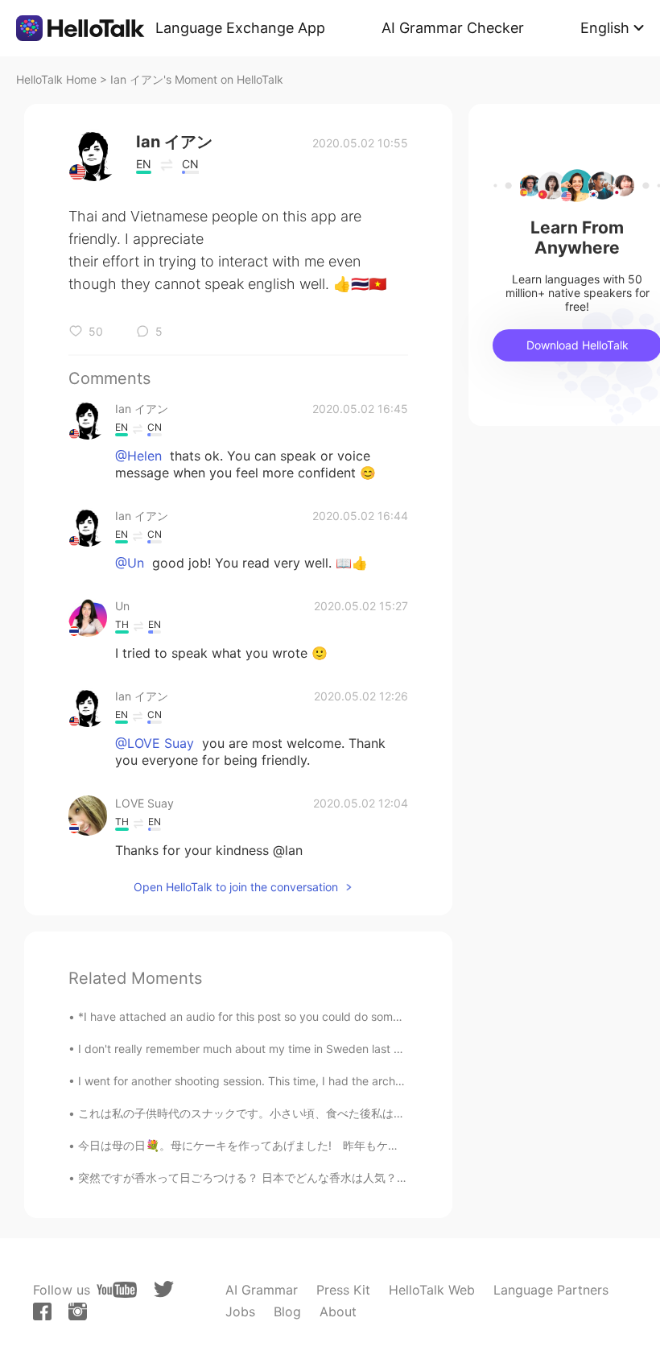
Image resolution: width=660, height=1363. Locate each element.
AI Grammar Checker (453, 27)
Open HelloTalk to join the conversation (236, 887)
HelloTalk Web (432, 1290)
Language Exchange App (240, 27)
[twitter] (164, 1289)
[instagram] (77, 1311)
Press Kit (343, 1290)
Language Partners (550, 1290)
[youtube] (117, 1290)
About (338, 1311)
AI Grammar (261, 1290)
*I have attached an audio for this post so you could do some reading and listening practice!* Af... (335, 1016)
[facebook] (42, 1311)
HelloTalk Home (56, 79)
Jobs (240, 1311)
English (604, 27)
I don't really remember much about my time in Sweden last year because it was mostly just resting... (343, 1048)
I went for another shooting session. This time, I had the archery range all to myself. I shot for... (325, 1081)
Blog (287, 1311)
